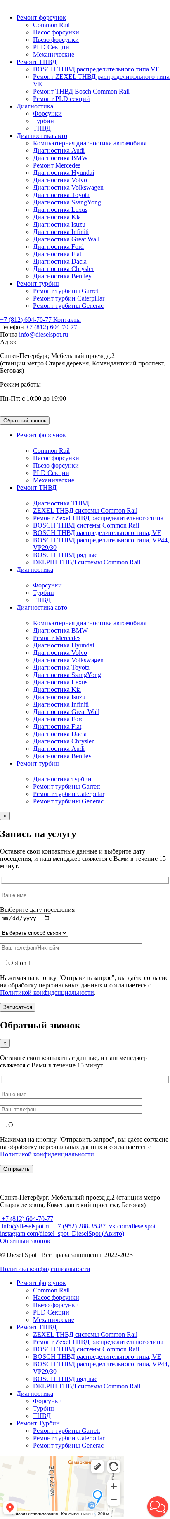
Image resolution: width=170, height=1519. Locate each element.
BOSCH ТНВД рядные (65, 554)
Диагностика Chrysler (63, 268)
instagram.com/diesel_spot (35, 1233)
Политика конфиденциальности (45, 1268)
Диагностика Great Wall (66, 239)
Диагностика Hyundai (63, 172)
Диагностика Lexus (60, 209)
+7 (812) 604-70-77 (26, 319)
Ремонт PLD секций (61, 98)
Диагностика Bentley (62, 276)
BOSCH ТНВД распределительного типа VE (96, 69)
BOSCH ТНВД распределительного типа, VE (97, 532)
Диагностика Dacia (60, 261)
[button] (157, 1506)
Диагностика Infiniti (61, 231)
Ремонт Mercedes (56, 165)
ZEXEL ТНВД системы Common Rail (85, 510)
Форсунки (47, 113)
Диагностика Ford (58, 246)
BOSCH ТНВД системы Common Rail (86, 525)
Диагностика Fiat (57, 253)
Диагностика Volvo (60, 180)
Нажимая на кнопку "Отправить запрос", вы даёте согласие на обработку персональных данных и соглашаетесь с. (84, 985)
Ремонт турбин (38, 283)
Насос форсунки (56, 32)
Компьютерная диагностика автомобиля (89, 143)
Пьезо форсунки (56, 39)
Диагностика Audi (59, 150)
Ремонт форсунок (41, 17)
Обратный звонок (24, 421)
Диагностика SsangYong (67, 202)
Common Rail (51, 24)
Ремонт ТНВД (37, 61)
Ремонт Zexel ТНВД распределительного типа (98, 517)
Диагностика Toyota (61, 194)
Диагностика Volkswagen (68, 187)
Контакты (67, 319)
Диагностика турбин (62, 779)
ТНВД (42, 128)
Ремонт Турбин (38, 1423)
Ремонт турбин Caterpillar (68, 298)
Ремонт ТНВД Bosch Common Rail (81, 91)
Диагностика (35, 106)
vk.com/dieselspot (132, 1226)
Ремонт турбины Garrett (66, 290)
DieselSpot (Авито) (97, 1233)
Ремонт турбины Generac (68, 305)
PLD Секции (51, 47)
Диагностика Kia (57, 216)
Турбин (43, 120)
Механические (53, 54)
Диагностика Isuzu (59, 224)
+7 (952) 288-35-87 (79, 1226)
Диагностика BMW (60, 157)
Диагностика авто (42, 135)
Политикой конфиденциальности (47, 992)
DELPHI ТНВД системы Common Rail (86, 562)
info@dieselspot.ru (43, 334)
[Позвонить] (1, 412)
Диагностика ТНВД (61, 503)
